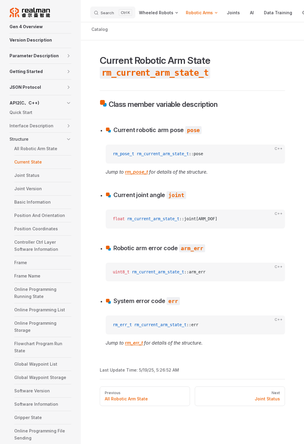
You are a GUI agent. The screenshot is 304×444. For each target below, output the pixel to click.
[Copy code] (275, 154)
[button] (40, 56)
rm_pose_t (136, 172)
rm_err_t (134, 343)
